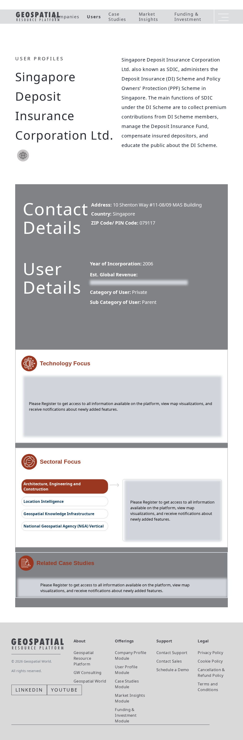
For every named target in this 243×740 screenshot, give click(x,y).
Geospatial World (90, 681)
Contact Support (171, 652)
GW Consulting (88, 672)
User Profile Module (126, 669)
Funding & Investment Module (125, 715)
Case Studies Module (127, 683)
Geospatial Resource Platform (84, 658)
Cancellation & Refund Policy (211, 672)
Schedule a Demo (172, 669)
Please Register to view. (113, 282)
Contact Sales (169, 661)
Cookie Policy (210, 661)
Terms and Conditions (208, 686)
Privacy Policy (210, 652)
